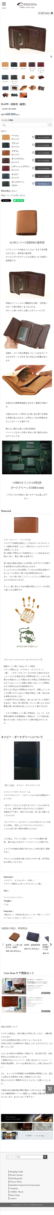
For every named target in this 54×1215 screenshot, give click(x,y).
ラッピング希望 (8, 120)
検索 (45, 1157)
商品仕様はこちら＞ (9, 190)
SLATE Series (45, 13)
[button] (3, 944)
